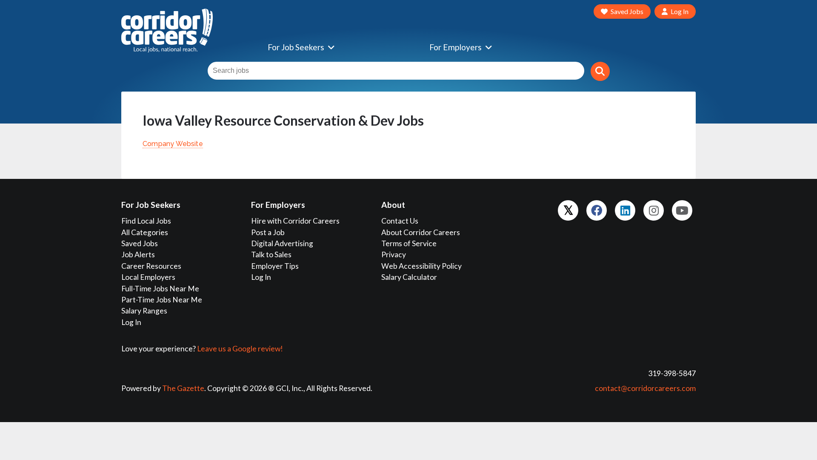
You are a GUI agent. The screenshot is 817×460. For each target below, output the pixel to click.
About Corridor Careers (420, 232)
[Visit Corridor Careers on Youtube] (682, 210)
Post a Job (268, 232)
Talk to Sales (271, 254)
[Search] (600, 71)
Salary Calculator (409, 277)
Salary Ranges (144, 310)
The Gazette (183, 388)
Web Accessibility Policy (421, 266)
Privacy (393, 254)
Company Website (173, 144)
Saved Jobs (139, 243)
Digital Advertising (282, 243)
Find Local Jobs (146, 220)
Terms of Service (409, 243)
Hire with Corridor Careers (295, 220)
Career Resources (151, 266)
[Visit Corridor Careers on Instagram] (653, 210)
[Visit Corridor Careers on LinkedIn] (625, 210)
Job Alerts (138, 254)
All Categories (144, 232)
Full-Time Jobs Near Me (160, 288)
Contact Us (399, 220)
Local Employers (148, 277)
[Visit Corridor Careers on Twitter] (568, 210)
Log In (131, 322)
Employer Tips (275, 266)
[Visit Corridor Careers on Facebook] (596, 210)
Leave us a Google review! (240, 348)
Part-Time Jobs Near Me (161, 299)
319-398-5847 (672, 373)
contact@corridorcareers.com (645, 388)
